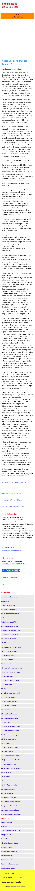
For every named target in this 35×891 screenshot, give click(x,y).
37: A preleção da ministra (10, 747)
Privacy (13, 873)
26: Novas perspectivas (9, 701)
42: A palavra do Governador (11, 768)
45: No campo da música (9, 781)
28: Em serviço (6, 710)
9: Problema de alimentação (11, 630)
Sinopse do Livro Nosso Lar (12, 493)
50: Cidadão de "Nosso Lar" (10, 802)
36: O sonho (5, 743)
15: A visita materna (8, 655)
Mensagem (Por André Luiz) (12, 500)
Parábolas (4, 839)
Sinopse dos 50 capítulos (9, 806)
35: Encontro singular (8, 739)
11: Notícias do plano (8, 639)
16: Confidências (7, 660)
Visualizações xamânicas (9, 843)
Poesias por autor (7, 860)
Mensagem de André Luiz (10, 810)
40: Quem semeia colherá (10, 760)
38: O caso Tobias (7, 752)
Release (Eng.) (12, 878)
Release (4, 878)
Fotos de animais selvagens (10, 864)
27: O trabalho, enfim (8, 706)
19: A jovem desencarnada (10, 672)
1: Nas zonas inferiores (9, 597)
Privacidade (6, 873)
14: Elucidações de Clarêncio (11, 651)
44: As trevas (5, 777)
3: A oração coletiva (8, 605)
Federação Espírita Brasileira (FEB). (14, 564)
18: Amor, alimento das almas (11, 668)
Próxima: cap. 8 (7, 482)
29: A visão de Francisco (9, 714)
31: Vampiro (5, 722)
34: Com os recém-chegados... (11, 735)
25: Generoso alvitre (8, 697)
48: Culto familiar (7, 793)
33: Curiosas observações (10, 731)
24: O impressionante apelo (10, 693)
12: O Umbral (6, 643)
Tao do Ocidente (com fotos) (10, 830)
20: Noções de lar (7, 676)
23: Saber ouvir (6, 689)
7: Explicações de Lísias (9, 622)
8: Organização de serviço (10, 626)
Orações (4, 826)
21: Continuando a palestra (10, 680)
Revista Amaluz (6, 822)
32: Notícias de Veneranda (10, 726)
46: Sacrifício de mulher (9, 785)
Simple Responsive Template (17, 886)
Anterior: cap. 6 (20, 482)
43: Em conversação (8, 772)
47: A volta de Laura (8, 789)
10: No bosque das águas (10, 635)
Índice (4, 487)
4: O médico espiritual (9, 609)
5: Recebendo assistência (10, 614)
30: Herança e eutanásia (9, 718)
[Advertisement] (17, 39)
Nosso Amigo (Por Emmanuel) (13, 506)
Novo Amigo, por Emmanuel (11, 814)
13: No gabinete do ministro (11, 647)
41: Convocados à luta (8, 764)
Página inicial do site (8, 868)
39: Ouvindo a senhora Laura (11, 756)
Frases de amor (6, 856)
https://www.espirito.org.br (11, 551)
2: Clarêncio (5, 601)
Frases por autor (7, 847)
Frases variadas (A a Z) (9, 851)
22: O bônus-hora (7, 685)
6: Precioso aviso (7, 618)
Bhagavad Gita (6, 835)
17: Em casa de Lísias (8, 664)
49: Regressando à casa (9, 797)
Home (4, 584)
